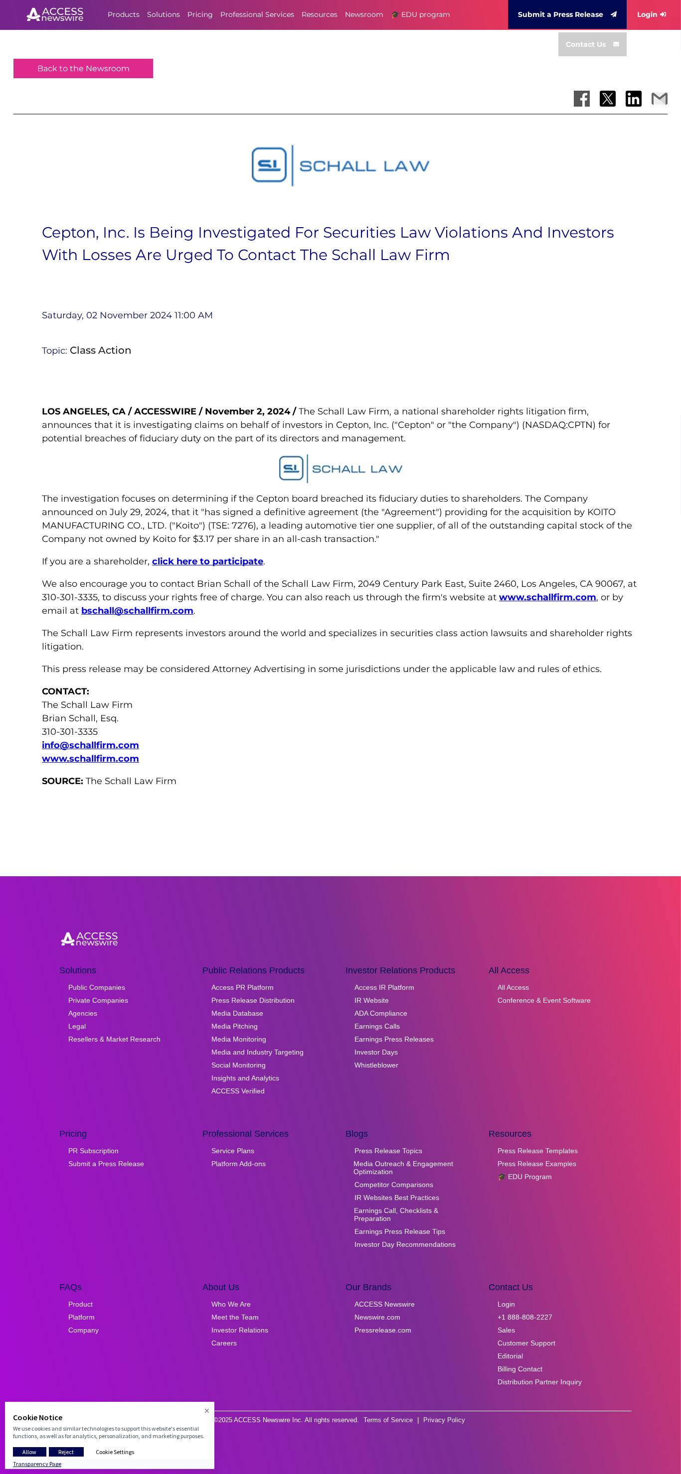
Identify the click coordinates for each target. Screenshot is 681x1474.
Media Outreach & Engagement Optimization (403, 1168)
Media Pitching (234, 1026)
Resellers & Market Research (114, 1039)
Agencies (82, 1013)
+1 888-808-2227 (525, 1317)
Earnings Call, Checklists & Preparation (396, 1214)
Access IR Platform (384, 987)
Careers (224, 1343)
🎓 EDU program (420, 14)
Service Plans (232, 1151)
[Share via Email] (660, 99)
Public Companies (96, 987)
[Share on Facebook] (582, 99)
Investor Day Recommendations (405, 1244)
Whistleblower (376, 1065)
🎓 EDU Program (525, 1177)
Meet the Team (235, 1317)
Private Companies (98, 1000)
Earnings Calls (377, 1026)
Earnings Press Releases (394, 1039)
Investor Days (376, 1052)
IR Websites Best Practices (396, 1198)
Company (83, 1330)
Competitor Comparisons (393, 1185)
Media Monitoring (238, 1039)
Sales (506, 1330)
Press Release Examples (537, 1164)
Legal (77, 1026)
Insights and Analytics (245, 1078)
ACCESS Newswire (384, 1304)
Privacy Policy (444, 1420)
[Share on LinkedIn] (634, 99)
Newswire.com (377, 1317)
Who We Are (231, 1304)
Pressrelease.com (382, 1330)
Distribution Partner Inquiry (540, 1382)
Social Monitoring (238, 1065)
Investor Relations (239, 1330)
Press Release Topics (388, 1151)
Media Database (237, 1013)
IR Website (371, 1000)
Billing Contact (520, 1369)
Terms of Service (388, 1420)
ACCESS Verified (238, 1091)
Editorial (510, 1356)
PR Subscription (93, 1151)
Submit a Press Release (560, 14)
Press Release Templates (538, 1151)
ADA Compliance (380, 1013)
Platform (81, 1317)
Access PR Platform (242, 987)
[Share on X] (608, 99)
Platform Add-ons (238, 1164)
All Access (513, 987)
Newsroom (364, 14)
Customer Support (526, 1343)
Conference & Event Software (544, 1000)
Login (647, 14)
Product (80, 1304)
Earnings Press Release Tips (399, 1231)
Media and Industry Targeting (257, 1052)
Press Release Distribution (253, 1000)
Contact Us (586, 44)
